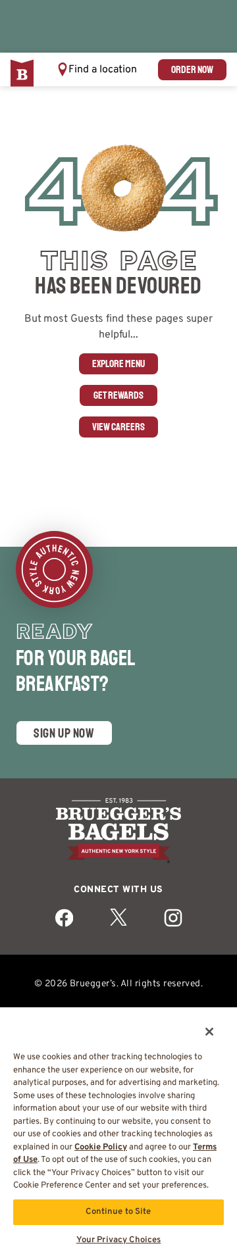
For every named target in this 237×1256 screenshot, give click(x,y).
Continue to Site (118, 1212)
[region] (118, 1126)
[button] (97, 69)
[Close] (200, 1023)
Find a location (102, 69)
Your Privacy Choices (118, 1240)
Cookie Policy (100, 1147)
